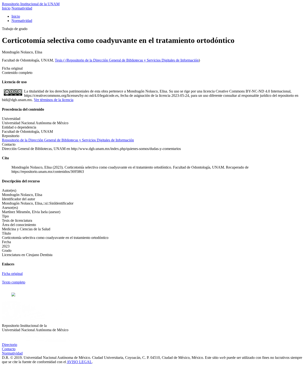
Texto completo (13, 282)
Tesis (59, 60)
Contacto (8, 349)
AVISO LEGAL (79, 362)
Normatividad (21, 8)
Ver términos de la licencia (53, 100)
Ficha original (12, 274)
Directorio (9, 345)
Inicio (6, 8)
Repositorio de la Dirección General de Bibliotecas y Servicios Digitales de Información (133, 60)
